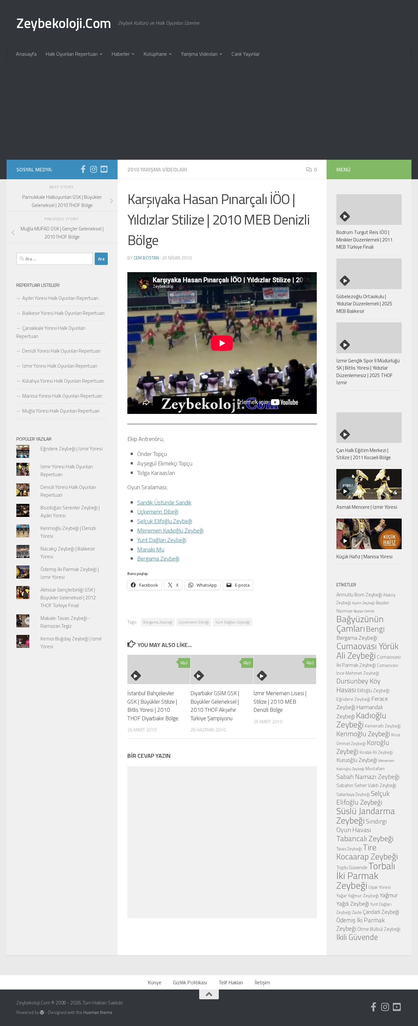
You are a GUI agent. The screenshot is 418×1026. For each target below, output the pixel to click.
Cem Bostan (146, 257)
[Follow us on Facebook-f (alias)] (83, 169)
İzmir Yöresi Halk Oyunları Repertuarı (59, 366)
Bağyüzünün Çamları (360, 623)
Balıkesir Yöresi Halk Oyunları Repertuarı (63, 313)
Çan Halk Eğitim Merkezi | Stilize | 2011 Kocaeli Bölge (363, 454)
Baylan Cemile (364, 611)
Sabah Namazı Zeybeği (368, 776)
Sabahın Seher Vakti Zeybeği (366, 785)
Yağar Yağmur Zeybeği (357, 895)
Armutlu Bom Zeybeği (359, 594)
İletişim (262, 982)
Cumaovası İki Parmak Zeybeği (368, 661)
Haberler (121, 54)
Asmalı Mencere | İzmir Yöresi (366, 507)
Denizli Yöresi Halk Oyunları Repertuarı (61, 351)
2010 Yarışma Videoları (157, 169)
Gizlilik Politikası (190, 982)
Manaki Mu (150, 549)
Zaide (357, 912)
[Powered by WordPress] (42, 1012)
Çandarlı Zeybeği (381, 912)
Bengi (375, 629)
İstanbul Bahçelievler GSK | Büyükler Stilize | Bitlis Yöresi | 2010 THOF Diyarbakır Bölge (152, 706)
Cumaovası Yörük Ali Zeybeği (367, 650)
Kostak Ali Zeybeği (376, 752)
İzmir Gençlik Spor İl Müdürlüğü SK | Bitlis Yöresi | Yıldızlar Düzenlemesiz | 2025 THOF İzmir (368, 372)
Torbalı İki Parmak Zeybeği (365, 875)
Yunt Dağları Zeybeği (161, 539)
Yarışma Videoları (199, 54)
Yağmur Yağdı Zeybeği (367, 899)
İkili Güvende (357, 937)
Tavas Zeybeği (349, 848)
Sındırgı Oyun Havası (361, 825)
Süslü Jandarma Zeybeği (365, 815)
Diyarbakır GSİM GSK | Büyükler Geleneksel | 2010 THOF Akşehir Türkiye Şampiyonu (214, 706)
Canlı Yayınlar (246, 54)
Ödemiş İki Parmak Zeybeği (360, 924)
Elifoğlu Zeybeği (373, 690)
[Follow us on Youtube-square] (104, 169)
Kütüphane (155, 54)
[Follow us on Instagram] (93, 169)
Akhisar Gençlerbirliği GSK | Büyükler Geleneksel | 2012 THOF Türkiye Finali (68, 597)
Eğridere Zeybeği (353, 699)
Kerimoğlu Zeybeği (363, 733)
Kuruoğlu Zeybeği (356, 759)
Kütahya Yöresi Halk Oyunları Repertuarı (63, 381)
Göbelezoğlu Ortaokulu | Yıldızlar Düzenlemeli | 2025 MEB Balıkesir (364, 304)
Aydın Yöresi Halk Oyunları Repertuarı (60, 298)
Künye (154, 982)
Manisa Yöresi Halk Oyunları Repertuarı (62, 396)
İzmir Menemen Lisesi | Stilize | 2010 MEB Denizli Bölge (279, 701)
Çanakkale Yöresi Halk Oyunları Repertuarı (50, 332)
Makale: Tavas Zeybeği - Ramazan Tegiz (65, 622)
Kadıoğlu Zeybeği (361, 720)
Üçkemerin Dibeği (157, 511)
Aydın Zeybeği (363, 603)
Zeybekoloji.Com (63, 23)
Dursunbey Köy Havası (358, 685)
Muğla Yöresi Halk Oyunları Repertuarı (61, 411)
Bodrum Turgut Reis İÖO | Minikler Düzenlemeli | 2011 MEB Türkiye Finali (364, 239)
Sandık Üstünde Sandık (164, 502)
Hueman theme (97, 1012)
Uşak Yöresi (379, 887)
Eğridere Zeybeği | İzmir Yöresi (71, 448)
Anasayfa (26, 54)
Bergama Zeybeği (158, 558)
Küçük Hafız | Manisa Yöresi (364, 556)
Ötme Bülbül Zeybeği (378, 929)
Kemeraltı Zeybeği (383, 725)
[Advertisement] (209, 110)
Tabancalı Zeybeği (365, 838)
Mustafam (375, 768)
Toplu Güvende (351, 867)
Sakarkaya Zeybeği (353, 794)
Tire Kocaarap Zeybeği (367, 852)
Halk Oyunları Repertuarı (72, 54)
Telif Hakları (231, 982)
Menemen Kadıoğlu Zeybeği (170, 530)
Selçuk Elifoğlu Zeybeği (164, 521)
